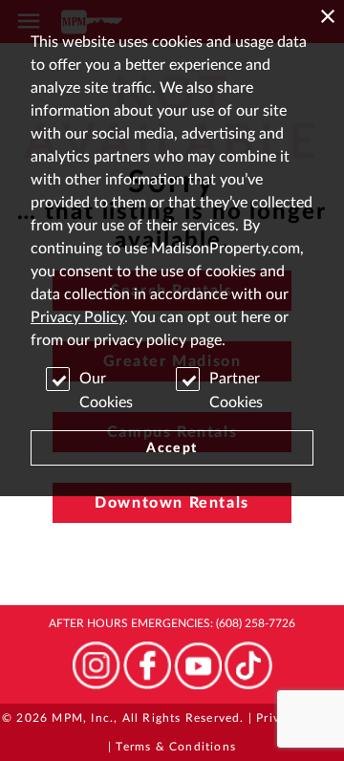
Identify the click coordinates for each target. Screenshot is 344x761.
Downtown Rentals (172, 503)
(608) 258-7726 (255, 623)
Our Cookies (106, 390)
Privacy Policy (77, 317)
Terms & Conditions (176, 746)
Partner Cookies (236, 390)
